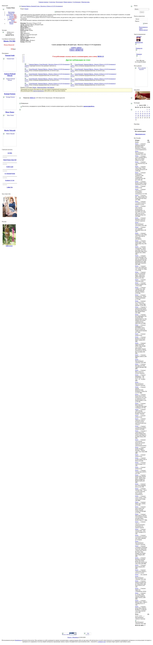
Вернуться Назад (42, 87)
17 (136, 115)
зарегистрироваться (38, 90)
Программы (11, 12)
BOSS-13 (101, 56)
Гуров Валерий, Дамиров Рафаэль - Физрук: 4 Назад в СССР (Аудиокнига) (95, 78)
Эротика (13, 16)
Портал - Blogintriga (72, 637)
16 (149, 113)
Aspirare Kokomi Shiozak (9, 74)
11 (138, 113)
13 (142, 113)
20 (142, 115)
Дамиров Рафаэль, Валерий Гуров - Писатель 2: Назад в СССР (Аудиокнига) (42, 6)
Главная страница (43, 2)
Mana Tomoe (9, 112)
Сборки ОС (11, 13)
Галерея (11, 19)
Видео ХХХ (11, 15)
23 (149, 115)
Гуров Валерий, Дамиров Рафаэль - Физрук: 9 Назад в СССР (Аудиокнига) (95, 64)
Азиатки (13, 18)
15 (147, 113)
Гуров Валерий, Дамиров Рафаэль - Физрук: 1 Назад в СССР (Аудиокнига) (95, 69)
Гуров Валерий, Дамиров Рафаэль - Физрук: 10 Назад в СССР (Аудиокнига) (95, 74)
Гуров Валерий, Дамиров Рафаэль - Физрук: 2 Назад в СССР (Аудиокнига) (49, 74)
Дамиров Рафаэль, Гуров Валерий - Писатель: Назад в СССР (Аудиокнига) (49, 64)
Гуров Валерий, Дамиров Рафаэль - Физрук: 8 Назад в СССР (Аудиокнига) (95, 83)
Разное (11, 23)
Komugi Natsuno (9, 94)
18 (138, 115)
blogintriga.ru (18, 640)
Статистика (52, 2)
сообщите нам (102, 641)
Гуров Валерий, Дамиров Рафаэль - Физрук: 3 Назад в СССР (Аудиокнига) (49, 69)
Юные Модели (13, 21)
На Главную (50, 87)
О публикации (77, 2)
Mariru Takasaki (9, 130)
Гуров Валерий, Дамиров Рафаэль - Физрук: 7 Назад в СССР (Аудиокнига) (49, 78)
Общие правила (67, 2)
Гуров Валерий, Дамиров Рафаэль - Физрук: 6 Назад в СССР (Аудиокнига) (49, 83)
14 (145, 113)
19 (140, 115)
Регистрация (59, 2)
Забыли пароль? (143, 30)
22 (147, 115)
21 (145, 115)
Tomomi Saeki (10, 55)
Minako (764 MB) (9, 41)
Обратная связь (85, 2)
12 (140, 113)
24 (136, 117)
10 (136, 113)
